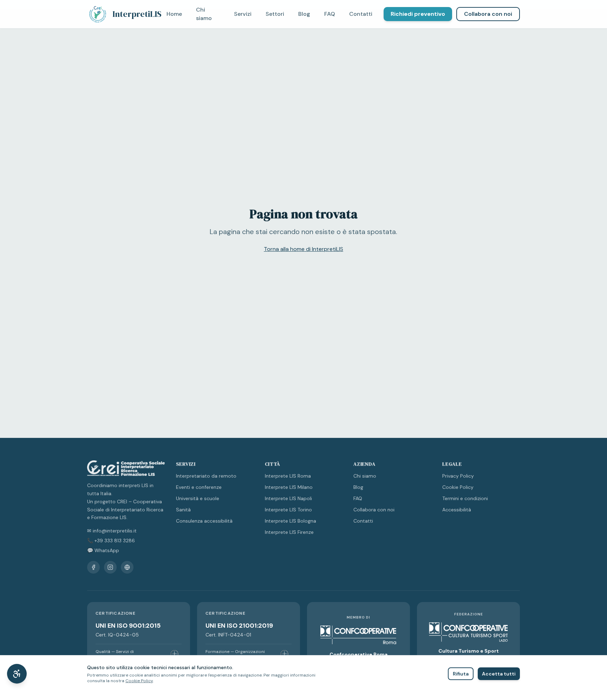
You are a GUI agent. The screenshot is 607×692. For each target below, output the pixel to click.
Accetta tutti (499, 674)
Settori (275, 14)
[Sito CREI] (127, 567)
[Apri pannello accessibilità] (17, 674)
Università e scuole (197, 498)
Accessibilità (456, 509)
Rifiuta (461, 674)
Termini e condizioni (465, 498)
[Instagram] (110, 567)
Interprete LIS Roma (288, 476)
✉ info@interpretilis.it (112, 531)
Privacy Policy (458, 476)
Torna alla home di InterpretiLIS (303, 249)
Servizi (243, 14)
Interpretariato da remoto (206, 476)
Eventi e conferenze (199, 487)
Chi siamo (204, 14)
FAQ (329, 14)
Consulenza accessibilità (204, 521)
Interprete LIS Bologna (290, 521)
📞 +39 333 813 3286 (111, 540)
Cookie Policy (458, 487)
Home (174, 14)
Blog (304, 14)
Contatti (360, 14)
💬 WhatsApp (103, 550)
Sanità (183, 509)
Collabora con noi (488, 14)
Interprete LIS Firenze (289, 532)
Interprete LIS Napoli (288, 498)
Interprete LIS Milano (289, 487)
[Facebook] (93, 567)
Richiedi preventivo (418, 14)
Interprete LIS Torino (288, 509)
